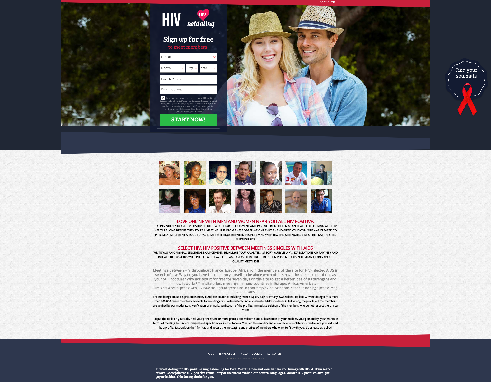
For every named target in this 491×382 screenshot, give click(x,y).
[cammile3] (245, 201)
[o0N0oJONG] (169, 201)
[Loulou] (195, 201)
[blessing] (321, 173)
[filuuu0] (321, 201)
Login (324, 2)
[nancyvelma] (271, 173)
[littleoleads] (245, 173)
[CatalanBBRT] (296, 173)
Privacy (244, 353)
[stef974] (220, 173)
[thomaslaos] (220, 201)
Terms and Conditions (204, 98)
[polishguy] (296, 201)
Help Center (273, 353)
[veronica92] (169, 173)
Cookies (257, 353)
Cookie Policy (180, 101)
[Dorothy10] (195, 173)
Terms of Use (227, 353)
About (212, 353)
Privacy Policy (166, 101)
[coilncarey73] (271, 201)
